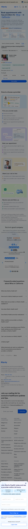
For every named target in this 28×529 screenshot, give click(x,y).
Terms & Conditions (18, 516)
